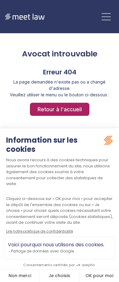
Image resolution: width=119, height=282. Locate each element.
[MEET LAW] (25, 16)
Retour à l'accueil (60, 109)
